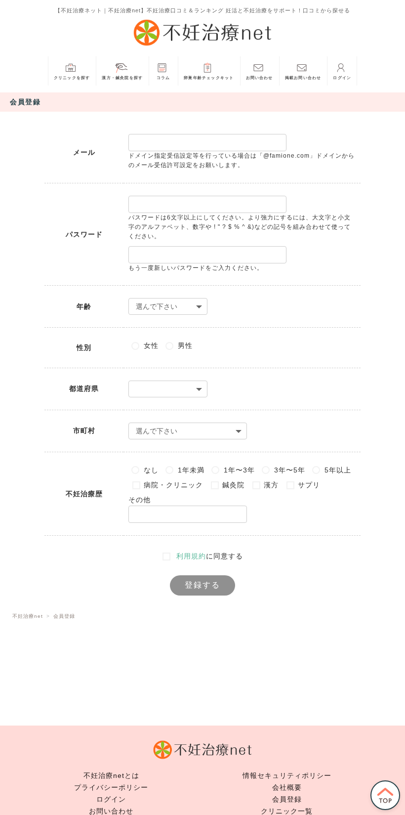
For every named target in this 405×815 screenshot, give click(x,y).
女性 (151, 345)
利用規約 (191, 556)
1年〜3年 (239, 470)
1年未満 (191, 470)
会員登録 (287, 799)
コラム (163, 78)
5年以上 (337, 470)
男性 (185, 345)
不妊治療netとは (111, 775)
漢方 (271, 485)
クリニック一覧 (287, 811)
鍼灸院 (233, 485)
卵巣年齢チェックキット (209, 78)
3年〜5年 (289, 470)
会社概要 (287, 787)
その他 (139, 500)
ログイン (342, 78)
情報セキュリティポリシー (287, 775)
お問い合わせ (259, 78)
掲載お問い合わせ (303, 78)
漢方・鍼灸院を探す (122, 78)
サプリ (309, 485)
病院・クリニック (173, 485)
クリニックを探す (72, 78)
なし (151, 470)
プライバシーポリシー (111, 787)
